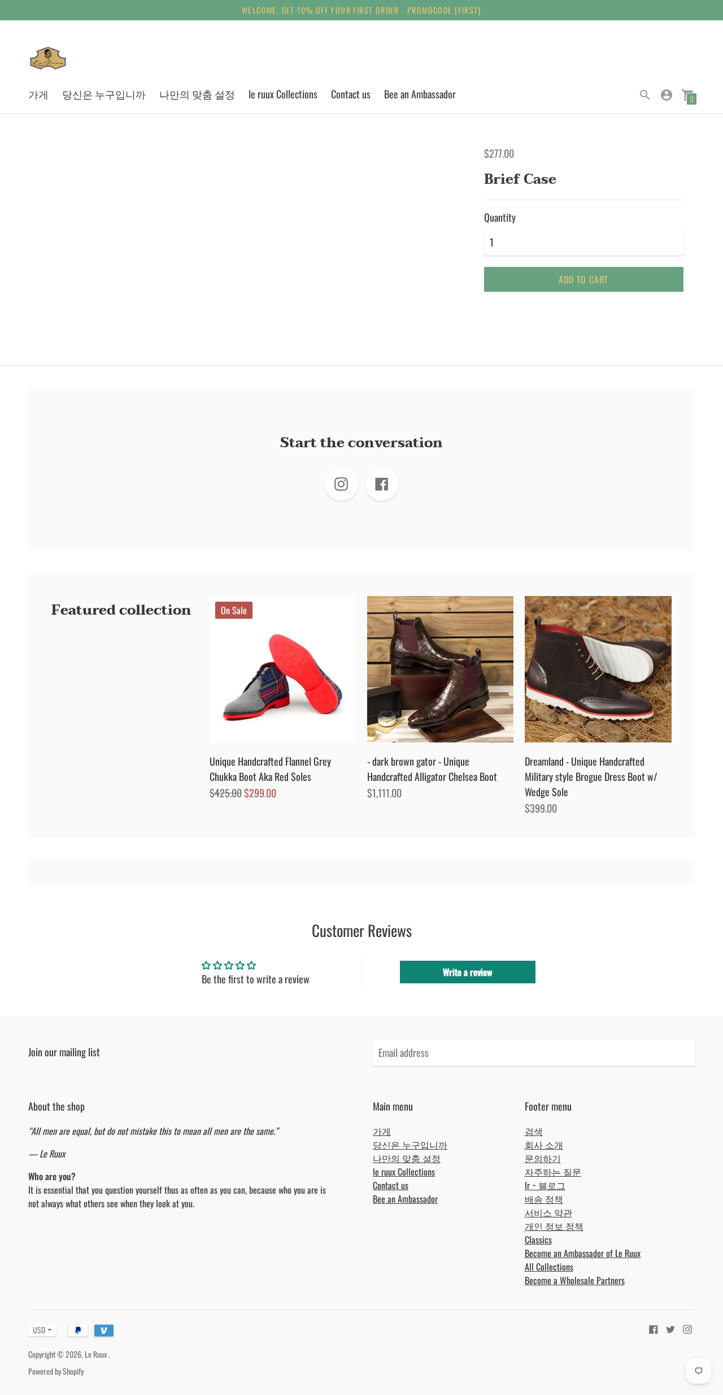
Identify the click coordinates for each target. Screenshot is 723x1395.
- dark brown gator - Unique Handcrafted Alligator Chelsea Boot (432, 769)
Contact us (351, 94)
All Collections (549, 1266)
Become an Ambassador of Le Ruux (583, 1253)
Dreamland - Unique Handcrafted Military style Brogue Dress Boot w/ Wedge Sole (591, 776)
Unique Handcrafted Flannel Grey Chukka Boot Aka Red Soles (270, 769)
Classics (538, 1239)
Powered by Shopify (56, 1371)
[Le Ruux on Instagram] (687, 1328)
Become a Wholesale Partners (575, 1280)
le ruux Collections (283, 94)
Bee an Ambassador (420, 94)
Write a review (467, 972)
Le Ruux (96, 1354)
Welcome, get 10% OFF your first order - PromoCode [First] (361, 10)
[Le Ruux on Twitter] (670, 1328)
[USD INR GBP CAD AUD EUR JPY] (36, 1329)
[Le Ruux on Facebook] (653, 1328)
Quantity (500, 217)
